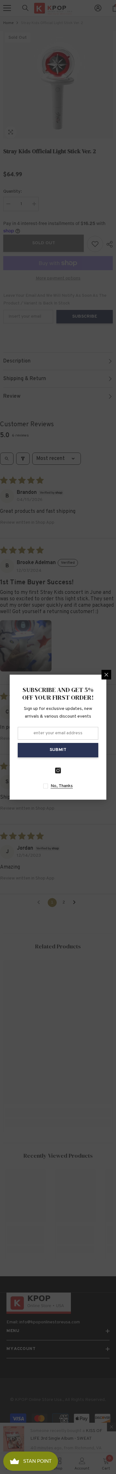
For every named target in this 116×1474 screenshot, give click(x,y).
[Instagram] (58, 770)
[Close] (106, 674)
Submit (58, 750)
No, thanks (62, 786)
